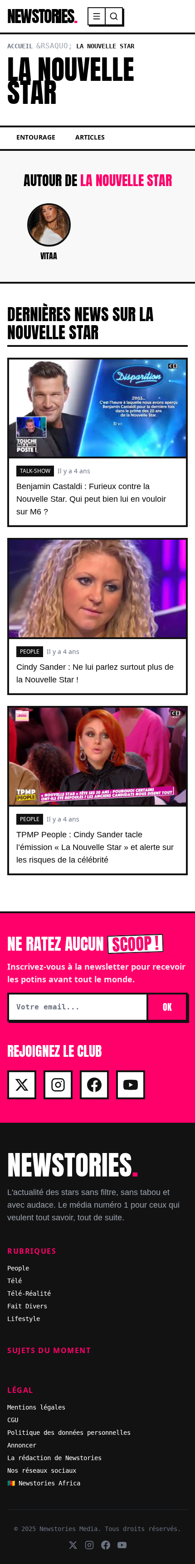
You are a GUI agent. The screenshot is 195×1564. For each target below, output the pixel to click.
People (18, 1268)
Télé (14, 1280)
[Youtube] (130, 1084)
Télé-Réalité (29, 1293)
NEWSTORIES (42, 16)
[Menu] (97, 16)
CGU (12, 1420)
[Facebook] (94, 1084)
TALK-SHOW (35, 471)
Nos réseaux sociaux (41, 1470)
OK (167, 1007)
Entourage (35, 137)
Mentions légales (36, 1407)
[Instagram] (58, 1084)
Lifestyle (23, 1318)
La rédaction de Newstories (54, 1457)
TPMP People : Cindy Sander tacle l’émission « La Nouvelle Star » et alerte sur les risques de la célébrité (95, 847)
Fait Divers (27, 1306)
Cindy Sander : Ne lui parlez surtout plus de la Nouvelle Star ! (95, 673)
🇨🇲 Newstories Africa (43, 1483)
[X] (21, 1084)
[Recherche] (114, 16)
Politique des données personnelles (69, 1432)
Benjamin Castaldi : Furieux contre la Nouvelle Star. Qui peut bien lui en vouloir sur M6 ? (91, 499)
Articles (90, 137)
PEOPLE (29, 651)
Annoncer (21, 1445)
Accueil (20, 46)
